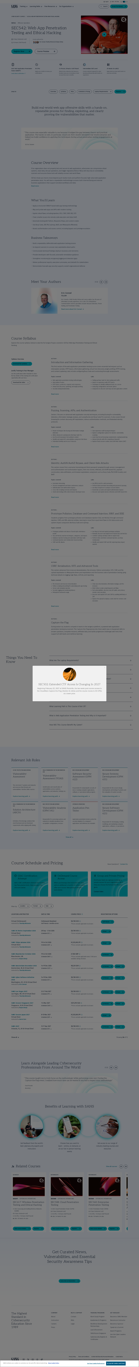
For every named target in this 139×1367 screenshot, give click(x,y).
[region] (69, 1363)
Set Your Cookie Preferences (96, 1363)
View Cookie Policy (53, 1363)
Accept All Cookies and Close (116, 1363)
